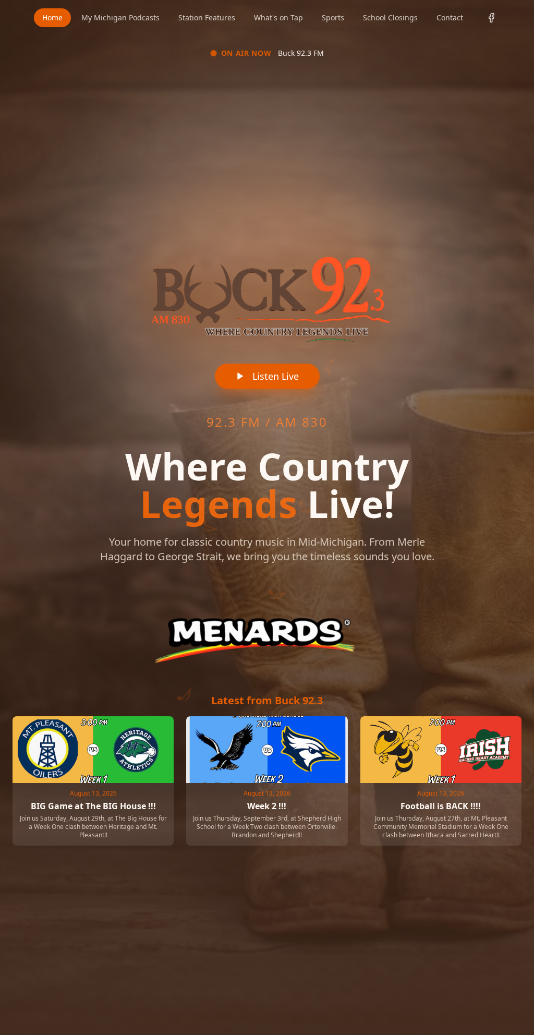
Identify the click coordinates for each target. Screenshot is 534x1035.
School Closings (390, 17)
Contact (449, 17)
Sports (333, 17)
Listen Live (275, 376)
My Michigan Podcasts (120, 17)
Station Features (206, 17)
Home (52, 17)
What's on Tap (278, 17)
